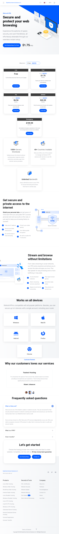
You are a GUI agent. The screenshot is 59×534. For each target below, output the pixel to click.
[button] (26, 392)
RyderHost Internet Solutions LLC (13, 2)
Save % (34, 63)
